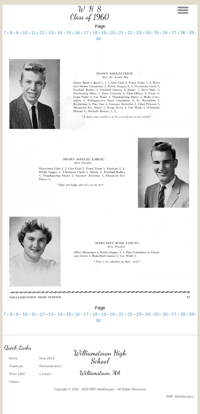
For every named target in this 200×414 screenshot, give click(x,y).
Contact (45, 374)
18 (94, 32)
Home (13, 358)
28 (182, 32)
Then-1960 (17, 374)
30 (98, 38)
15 (68, 32)
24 (147, 32)
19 (103, 32)
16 (77, 32)
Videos (14, 382)
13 (51, 32)
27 (173, 32)
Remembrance (50, 366)
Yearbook (16, 366)
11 (33, 32)
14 (59, 32)
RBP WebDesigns (180, 396)
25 (156, 32)
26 (165, 32)
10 (24, 32)
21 (121, 32)
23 (138, 32)
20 (112, 32)
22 (130, 32)
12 (42, 32)
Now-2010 (46, 358)
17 (86, 32)
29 (191, 32)
